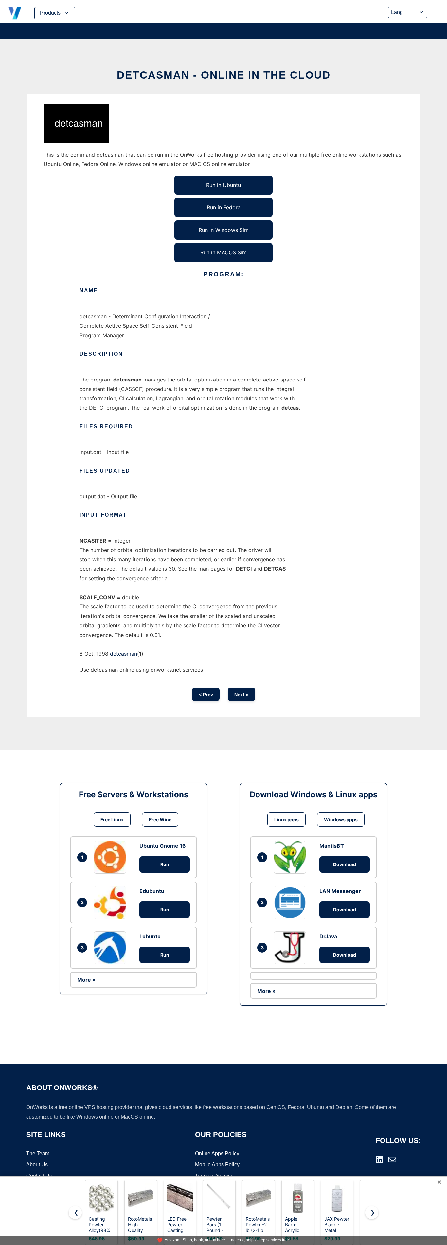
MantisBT (331, 846)
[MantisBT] (291, 857)
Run (164, 864)
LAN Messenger (340, 891)
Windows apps (341, 819)
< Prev (206, 694)
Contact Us (39, 1176)
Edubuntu (151, 891)
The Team (37, 1153)
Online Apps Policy (217, 1153)
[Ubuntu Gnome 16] (111, 857)
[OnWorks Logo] (14, 13)
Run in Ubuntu (223, 185)
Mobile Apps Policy (217, 1164)
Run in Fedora (224, 207)
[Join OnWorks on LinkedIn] (380, 1159)
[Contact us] (392, 1159)
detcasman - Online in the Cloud (224, 75)
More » (86, 979)
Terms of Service (214, 1176)
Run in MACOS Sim (223, 252)
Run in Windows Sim (224, 230)
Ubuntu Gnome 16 (162, 846)
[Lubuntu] (111, 947)
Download (344, 864)
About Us (37, 1164)
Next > (241, 694)
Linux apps (286, 819)
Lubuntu (150, 936)
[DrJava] (291, 947)
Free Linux (112, 819)
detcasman (123, 653)
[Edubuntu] (111, 902)
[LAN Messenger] (291, 902)
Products (50, 13)
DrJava (328, 936)
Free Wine (160, 819)
